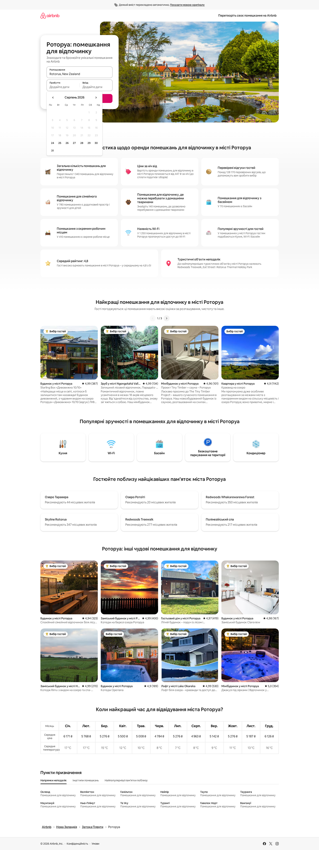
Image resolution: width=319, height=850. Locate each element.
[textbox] (63, 87)
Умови (95, 843)
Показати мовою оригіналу (187, 5)
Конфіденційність (77, 843)
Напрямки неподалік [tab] (53, 780)
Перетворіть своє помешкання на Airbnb (247, 15)
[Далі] (166, 318)
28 (81, 143)
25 (59, 143)
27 (74, 143)
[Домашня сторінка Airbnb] (49, 15)
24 (52, 143)
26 (67, 143)
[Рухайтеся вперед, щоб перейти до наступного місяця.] (96, 97)
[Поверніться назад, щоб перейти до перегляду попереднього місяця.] (53, 97)
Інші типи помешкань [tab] (86, 780)
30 (96, 143)
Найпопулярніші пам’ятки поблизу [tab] (126, 780)
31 (52, 150)
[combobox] (79, 74)
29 (89, 143)
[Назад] (153, 318)
